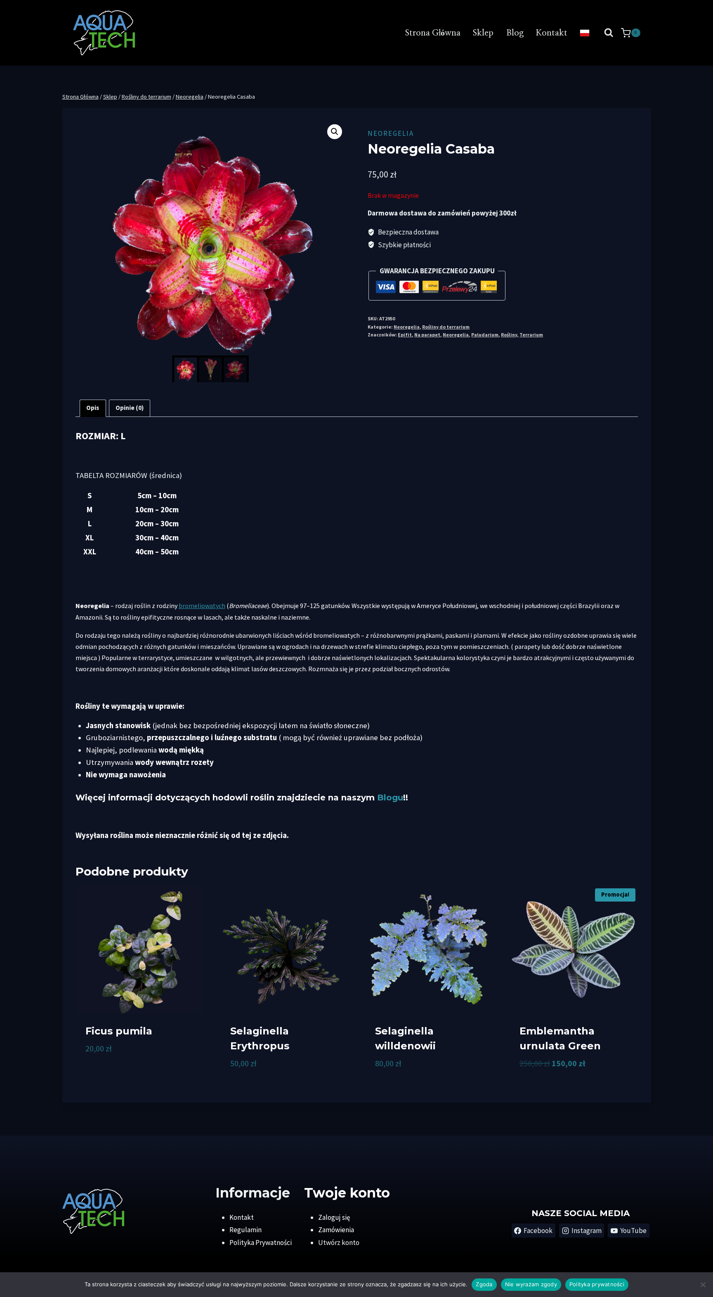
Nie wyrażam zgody (531, 1284)
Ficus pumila (118, 1031)
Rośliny (509, 334)
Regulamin (245, 1229)
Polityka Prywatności (260, 1242)
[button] (334, 131)
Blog (515, 33)
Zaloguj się (334, 1217)
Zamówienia (336, 1229)
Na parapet (427, 334)
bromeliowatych (202, 605)
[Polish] (585, 33)
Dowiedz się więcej (114, 1075)
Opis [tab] (92, 408)
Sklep (483, 33)
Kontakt (551, 33)
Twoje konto (347, 1193)
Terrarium (531, 334)
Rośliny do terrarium (446, 327)
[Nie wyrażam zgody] (703, 1284)
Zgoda (484, 1284)
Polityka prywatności (596, 1284)
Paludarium (484, 334)
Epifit (405, 334)
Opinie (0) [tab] (130, 408)
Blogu (390, 797)
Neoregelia (391, 133)
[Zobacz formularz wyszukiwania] (608, 32)
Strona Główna (432, 33)
